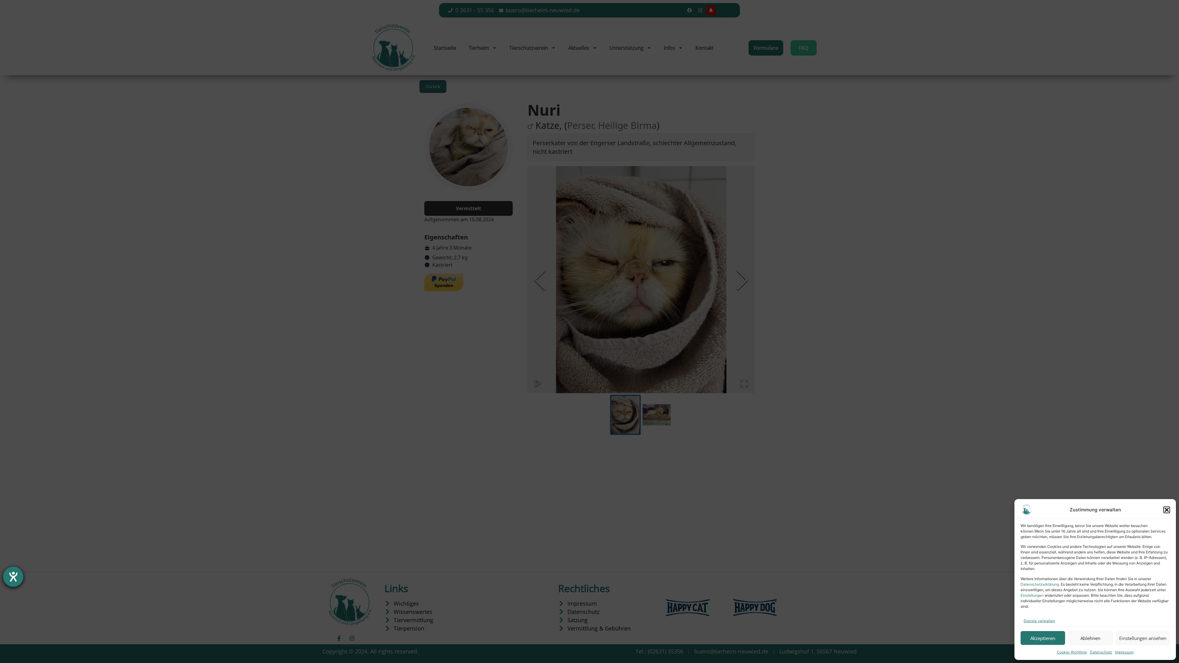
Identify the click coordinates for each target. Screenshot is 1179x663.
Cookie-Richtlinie (1072, 652)
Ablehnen (1090, 638)
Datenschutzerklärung (1040, 584)
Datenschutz (1101, 652)
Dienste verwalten (1039, 620)
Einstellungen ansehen (1142, 638)
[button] (1167, 510)
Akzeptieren (1042, 638)
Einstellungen (1032, 595)
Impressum (1124, 652)
